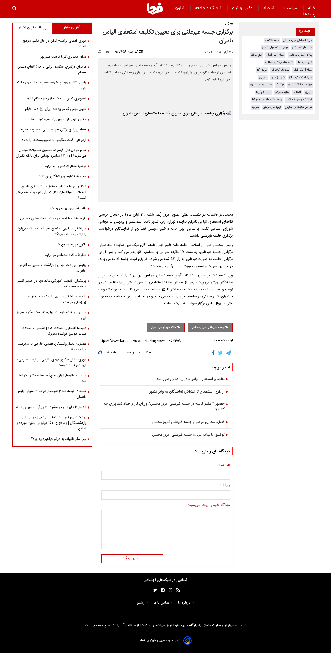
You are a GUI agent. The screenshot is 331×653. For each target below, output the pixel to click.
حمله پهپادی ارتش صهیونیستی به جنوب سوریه (53, 130)
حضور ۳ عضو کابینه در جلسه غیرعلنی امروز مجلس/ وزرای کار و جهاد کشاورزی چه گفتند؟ (164, 406)
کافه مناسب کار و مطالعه (279, 62)
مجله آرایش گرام (303, 69)
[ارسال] (108, 52)
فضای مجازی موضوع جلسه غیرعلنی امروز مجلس (188, 422)
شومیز (255, 107)
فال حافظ (256, 54)
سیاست (291, 8)
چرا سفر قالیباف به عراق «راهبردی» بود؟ (58, 439)
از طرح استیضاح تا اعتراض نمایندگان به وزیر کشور (187, 392)
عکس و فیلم (243, 8)
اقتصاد (269, 8)
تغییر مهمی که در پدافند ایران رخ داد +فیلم (55, 109)
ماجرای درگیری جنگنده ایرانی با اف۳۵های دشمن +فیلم (51, 69)
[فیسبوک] (214, 353)
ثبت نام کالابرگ (280, 69)
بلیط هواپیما (263, 92)
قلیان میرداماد (304, 62)
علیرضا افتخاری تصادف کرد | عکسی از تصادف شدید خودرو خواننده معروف (53, 331)
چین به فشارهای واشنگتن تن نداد (62, 176)
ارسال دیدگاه (132, 558)
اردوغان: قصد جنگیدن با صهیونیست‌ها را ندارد (54, 140)
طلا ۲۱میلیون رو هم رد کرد (67, 208)
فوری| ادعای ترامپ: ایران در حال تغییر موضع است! (54, 43)
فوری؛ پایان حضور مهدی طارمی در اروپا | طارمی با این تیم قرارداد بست (51, 362)
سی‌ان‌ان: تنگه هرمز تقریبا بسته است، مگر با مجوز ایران (51, 315)
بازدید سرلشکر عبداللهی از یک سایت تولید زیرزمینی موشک (56, 299)
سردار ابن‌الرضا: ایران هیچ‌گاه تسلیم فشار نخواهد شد (52, 378)
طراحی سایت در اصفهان (298, 107)
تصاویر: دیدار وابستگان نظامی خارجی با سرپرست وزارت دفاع (51, 346)
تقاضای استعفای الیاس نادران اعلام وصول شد (190, 379)
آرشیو (141, 603)
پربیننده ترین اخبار (32, 28)
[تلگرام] (229, 353)
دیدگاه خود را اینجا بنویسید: (209, 505)
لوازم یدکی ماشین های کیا (267, 99)
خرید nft (262, 69)
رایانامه (225, 485)
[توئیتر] (154, 590)
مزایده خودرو (282, 92)
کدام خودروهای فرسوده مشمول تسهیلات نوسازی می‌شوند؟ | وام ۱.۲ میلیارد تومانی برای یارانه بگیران (51, 153)
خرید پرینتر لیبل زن (261, 84)
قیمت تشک (272, 40)
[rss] (176, 590)
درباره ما (184, 603)
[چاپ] (101, 52)
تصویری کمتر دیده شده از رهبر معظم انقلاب (55, 99)
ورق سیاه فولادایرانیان (300, 84)
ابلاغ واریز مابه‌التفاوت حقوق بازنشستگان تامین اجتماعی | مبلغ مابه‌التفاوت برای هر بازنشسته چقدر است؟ (51, 192)
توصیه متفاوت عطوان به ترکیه (65, 166)
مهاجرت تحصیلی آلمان (275, 47)
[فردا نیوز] (155, 8)
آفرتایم (297, 92)
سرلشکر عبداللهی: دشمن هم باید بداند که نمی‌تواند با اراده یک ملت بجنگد (51, 231)
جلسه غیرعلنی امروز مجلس (208, 327)
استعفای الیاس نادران (163, 327)
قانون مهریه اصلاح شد (71, 245)
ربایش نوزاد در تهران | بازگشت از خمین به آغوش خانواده (52, 268)
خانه (311, 8)
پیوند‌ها (309, 14)
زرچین (263, 77)
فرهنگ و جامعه (209, 8)
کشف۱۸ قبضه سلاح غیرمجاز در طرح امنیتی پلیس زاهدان (51, 394)
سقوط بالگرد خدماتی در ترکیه (65, 255)
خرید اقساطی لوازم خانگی (297, 40)
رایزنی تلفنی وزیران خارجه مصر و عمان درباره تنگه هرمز (51, 85)
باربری (308, 92)
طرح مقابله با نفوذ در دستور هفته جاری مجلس (53, 218)
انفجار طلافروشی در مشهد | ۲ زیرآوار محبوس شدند (50, 407)
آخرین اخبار (72, 28)
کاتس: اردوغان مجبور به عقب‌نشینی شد (58, 119)
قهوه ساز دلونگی (272, 107)
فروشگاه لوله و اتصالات (299, 99)
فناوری (180, 8)
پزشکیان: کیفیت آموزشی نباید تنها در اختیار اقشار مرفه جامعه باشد (52, 283)
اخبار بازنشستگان (302, 47)
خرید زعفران (278, 77)
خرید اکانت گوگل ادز (300, 77)
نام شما (224, 466)
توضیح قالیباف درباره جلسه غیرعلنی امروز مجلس (188, 435)
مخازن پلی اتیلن (275, 54)
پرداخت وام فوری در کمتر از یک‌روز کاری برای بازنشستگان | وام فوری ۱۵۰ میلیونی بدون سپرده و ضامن (51, 423)
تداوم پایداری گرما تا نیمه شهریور (63, 57)
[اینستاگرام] (169, 590)
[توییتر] (221, 353)
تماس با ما (161, 603)
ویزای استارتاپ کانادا (300, 54)
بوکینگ (280, 84)
